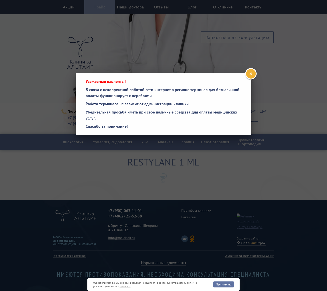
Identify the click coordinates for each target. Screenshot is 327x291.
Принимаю (224, 284)
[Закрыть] (251, 74)
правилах (125, 286)
